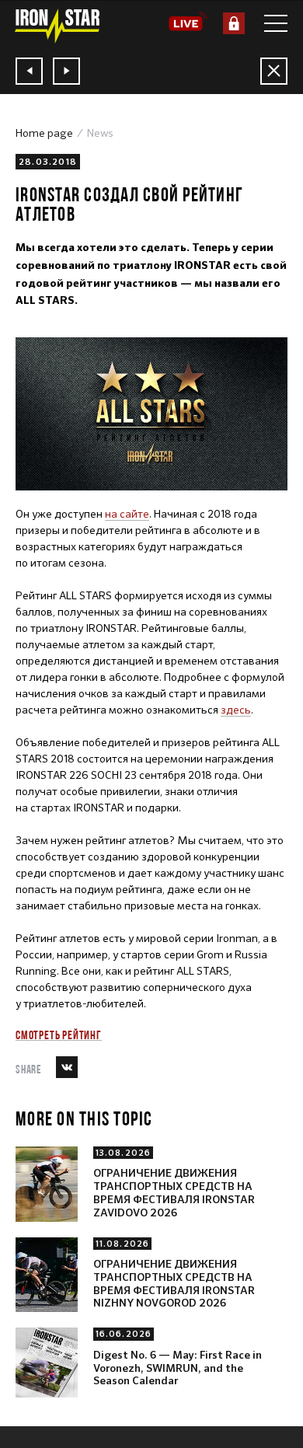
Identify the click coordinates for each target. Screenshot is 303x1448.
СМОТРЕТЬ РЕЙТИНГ (59, 1034)
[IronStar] (56, 26)
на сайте (127, 514)
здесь (236, 710)
